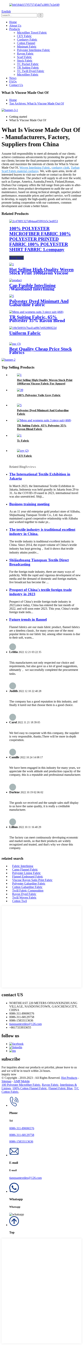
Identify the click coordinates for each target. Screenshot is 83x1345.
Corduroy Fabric (27, 39)
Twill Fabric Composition (27, 890)
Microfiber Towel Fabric (32, 32)
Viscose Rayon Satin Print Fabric (32, 880)
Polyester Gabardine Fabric (28, 883)
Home (13, 22)
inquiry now (9, 1074)
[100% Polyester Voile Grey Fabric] (20, 390)
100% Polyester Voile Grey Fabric (39, 395)
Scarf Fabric (24, 57)
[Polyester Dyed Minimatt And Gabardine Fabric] (11, 296)
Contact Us (16, 85)
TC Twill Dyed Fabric (30, 71)
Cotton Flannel (26, 43)
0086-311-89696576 (21, 1128)
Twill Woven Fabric (24, 897)
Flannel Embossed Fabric (27, 876)
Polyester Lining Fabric (26, 873)
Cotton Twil (19, 901)
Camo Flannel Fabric (25, 869)
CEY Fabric (24, 36)
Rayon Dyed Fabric (24, 894)
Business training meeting (29, 504)
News (12, 78)
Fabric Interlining (22, 866)
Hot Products (69, 1077)
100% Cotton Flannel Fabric (29, 1088)
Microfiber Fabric (27, 74)
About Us (15, 25)
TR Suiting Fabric (28, 67)
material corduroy (27, 171)
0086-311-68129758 (21, 1135)
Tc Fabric (23, 440)
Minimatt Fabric (26, 46)
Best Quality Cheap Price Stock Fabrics (40, 350)
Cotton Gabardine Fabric (27, 887)
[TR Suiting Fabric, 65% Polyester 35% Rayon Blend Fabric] (36, 312)
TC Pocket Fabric (28, 64)
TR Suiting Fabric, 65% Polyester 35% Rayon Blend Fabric (37, 321)
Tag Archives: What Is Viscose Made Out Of (36, 103)
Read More (16, 257)
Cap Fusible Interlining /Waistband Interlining (32, 287)
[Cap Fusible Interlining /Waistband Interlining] (15, 280)
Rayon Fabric (25, 53)
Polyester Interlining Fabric (33, 50)
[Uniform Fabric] (33, 327)
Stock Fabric (24, 60)
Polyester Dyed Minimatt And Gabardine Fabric (39, 303)
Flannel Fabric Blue (60, 1088)
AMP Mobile (22, 1081)
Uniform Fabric (25, 333)
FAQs (13, 81)
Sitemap (6, 1081)
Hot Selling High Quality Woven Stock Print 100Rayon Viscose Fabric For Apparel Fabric (41, 273)
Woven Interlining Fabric (34, 167)
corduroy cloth (60, 167)
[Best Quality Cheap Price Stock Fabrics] (15, 343)
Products (14, 29)
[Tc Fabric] (19, 435)
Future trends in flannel (28, 619)
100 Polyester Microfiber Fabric (21, 1084)
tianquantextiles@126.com (25, 1024)
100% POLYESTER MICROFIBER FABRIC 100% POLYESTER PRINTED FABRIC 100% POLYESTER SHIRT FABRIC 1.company (40, 239)
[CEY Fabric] (23, 450)
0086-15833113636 (21, 1141)
